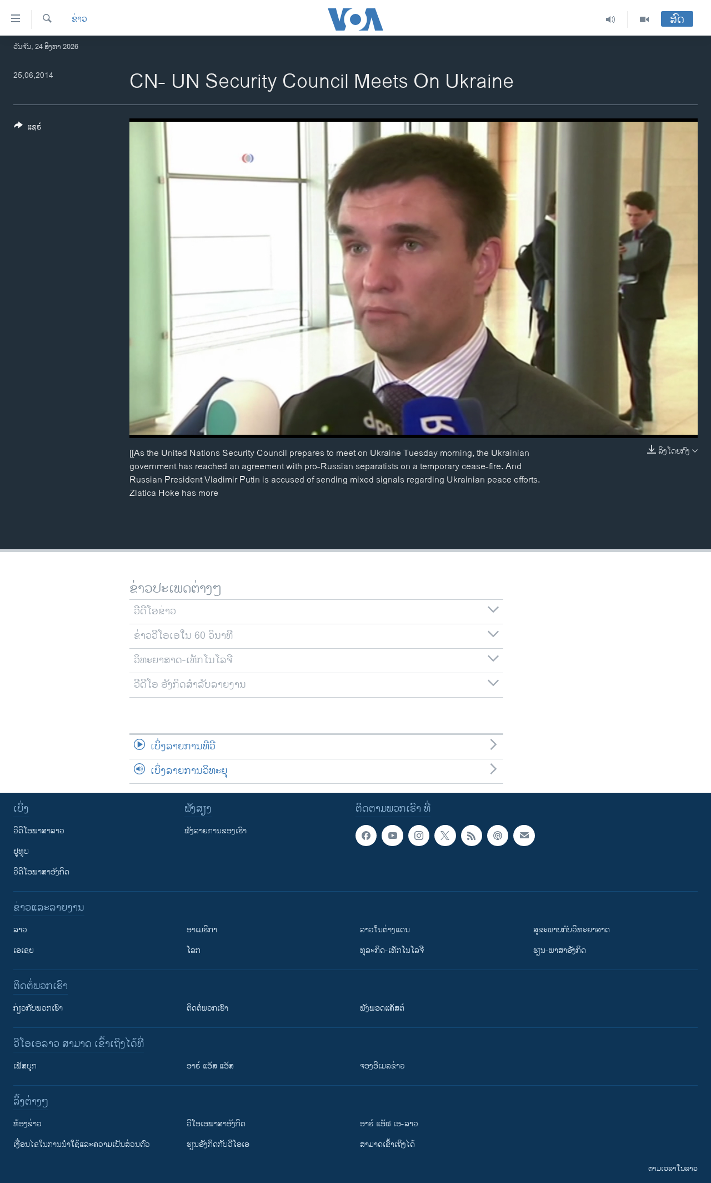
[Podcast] (497, 835)
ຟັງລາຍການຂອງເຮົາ (215, 831)
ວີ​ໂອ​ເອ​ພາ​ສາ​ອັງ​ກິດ (216, 1124)
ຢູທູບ (21, 851)
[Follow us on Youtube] (392, 835)
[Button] (28, 128)
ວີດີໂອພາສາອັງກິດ (41, 872)
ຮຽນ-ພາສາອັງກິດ (559, 950)
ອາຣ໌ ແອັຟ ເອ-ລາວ (389, 1124)
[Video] (644, 19)
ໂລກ (194, 950)
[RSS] (471, 835)
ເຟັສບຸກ (25, 1066)
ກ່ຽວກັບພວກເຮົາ (38, 1008)
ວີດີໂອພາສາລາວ (38, 831)
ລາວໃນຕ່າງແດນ (385, 930)
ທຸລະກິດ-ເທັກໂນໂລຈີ (392, 950)
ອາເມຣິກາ (202, 930)
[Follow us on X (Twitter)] (444, 835)
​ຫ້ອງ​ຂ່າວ (27, 1124)
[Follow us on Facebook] (366, 835)
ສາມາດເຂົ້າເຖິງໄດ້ (387, 1144)
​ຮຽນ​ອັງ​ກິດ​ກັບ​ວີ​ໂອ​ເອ (218, 1144)
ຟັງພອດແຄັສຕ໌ (382, 1008)
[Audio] (611, 19)
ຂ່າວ (79, 19)
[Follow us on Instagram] (418, 835)
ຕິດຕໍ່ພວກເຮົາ (207, 1008)
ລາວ (20, 930)
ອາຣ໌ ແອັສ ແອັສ (210, 1066)
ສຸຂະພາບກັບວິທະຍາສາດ (571, 930)
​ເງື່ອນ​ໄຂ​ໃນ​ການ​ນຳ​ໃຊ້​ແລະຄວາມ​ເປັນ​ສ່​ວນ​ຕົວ (81, 1144)
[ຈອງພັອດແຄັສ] (523, 835)
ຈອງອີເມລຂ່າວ (382, 1066)
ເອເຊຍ (23, 950)
